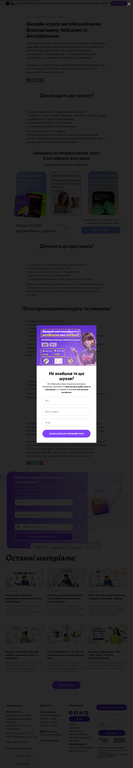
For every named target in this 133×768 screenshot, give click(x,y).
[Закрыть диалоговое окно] (129, 4)
